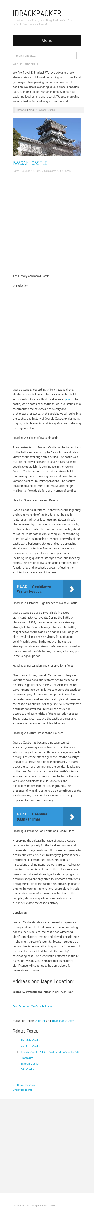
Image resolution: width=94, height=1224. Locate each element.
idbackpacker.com (63, 1021)
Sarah (16, 170)
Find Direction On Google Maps (32, 1006)
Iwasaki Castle (30, 162)
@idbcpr (40, 1021)
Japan (67, 170)
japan (68, 399)
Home (30, 110)
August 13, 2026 (31, 170)
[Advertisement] (47, 224)
